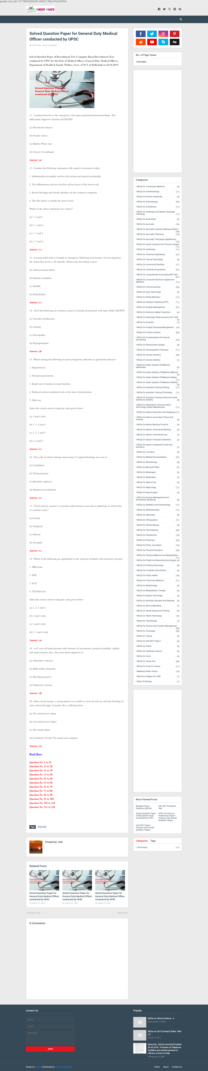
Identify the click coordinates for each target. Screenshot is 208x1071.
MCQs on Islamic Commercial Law (158, 435)
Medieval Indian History (158, 671)
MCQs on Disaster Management (158, 307)
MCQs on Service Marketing (158, 606)
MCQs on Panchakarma (158, 530)
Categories (142, 840)
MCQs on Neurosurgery (158, 492)
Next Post (122, 913)
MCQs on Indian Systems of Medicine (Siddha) (158, 383)
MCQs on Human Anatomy (158, 355)
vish (60, 842)
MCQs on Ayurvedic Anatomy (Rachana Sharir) (158, 230)
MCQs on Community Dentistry (158, 264)
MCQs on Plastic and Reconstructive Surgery (158, 560)
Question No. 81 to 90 (40, 795)
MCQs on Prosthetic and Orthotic (158, 570)
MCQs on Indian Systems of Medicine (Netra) (158, 378)
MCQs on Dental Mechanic (158, 297)
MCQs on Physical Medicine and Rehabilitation (158, 556)
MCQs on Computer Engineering (158, 269)
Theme (38, 1067)
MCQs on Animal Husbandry (158, 197)
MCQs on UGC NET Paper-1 (158, 641)
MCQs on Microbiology (158, 462)
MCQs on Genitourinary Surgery (158, 345)
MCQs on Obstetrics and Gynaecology (158, 505)
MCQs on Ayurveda (158, 224)
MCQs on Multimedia (158, 477)
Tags (153, 840)
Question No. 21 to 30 (40, 770)
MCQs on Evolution (158, 322)
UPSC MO (36, 45)
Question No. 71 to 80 (40, 790)
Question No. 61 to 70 (40, 786)
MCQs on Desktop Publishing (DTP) (158, 302)
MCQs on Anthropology (158, 202)
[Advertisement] (157, 121)
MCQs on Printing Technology (158, 565)
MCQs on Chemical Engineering (158, 254)
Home (157, 1067)
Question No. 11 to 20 (40, 766)
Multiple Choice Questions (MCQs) (144, 807)
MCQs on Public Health (158, 575)
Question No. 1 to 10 (40, 762)
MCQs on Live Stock (158, 452)
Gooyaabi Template (63, 1067)
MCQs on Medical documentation (158, 457)
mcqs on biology (158, 681)
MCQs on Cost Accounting (158, 287)
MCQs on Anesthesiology (158, 191)
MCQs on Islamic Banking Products (158, 424)
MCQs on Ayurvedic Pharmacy (158, 234)
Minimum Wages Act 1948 (158, 676)
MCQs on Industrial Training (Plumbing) (158, 392)
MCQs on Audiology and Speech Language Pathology (157, 213)
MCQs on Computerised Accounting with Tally (158, 275)
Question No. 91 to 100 (41, 799)
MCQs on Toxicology (158, 631)
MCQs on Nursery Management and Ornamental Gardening (157, 498)
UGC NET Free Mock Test (167, 807)
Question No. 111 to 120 (42, 807)
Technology (158, 847)
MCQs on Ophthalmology (158, 510)
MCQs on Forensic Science (158, 332)
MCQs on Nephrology (158, 487)
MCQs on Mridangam (158, 472)
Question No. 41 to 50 (40, 778)
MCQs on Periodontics (158, 535)
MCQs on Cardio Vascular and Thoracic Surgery (158, 245)
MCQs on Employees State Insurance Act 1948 (158, 318)
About (166, 1067)
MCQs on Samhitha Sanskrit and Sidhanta (158, 601)
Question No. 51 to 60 (40, 782)
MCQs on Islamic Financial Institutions (158, 440)
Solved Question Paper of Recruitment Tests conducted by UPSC (146, 815)
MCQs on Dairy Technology (158, 292)
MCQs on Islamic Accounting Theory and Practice (157, 418)
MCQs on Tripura (158, 636)
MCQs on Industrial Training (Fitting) (158, 387)
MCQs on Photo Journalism (158, 545)
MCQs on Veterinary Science (158, 651)
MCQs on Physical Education (158, 550)
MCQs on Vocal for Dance (158, 666)
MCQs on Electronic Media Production (158, 312)
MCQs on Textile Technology (158, 616)
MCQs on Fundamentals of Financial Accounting (157, 338)
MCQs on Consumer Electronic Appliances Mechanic (157, 281)
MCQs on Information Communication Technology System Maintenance (157, 406)
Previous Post (34, 913)
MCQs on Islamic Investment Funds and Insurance (157, 446)
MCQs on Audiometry (158, 219)
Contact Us (177, 1067)
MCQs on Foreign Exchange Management (158, 327)
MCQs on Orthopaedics (158, 520)
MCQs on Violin (158, 656)
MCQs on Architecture (158, 207)
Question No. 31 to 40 (40, 774)
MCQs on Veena (158, 646)
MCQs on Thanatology (158, 621)
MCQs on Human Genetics (158, 360)
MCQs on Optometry (158, 515)
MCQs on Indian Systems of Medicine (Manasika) (157, 366)
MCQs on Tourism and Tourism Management (158, 626)
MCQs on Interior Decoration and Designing (158, 412)
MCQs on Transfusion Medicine (158, 186)
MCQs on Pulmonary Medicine (158, 580)
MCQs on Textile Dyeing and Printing (158, 611)
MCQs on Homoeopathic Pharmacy (158, 350)
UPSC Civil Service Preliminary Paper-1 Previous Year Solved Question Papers (167, 816)
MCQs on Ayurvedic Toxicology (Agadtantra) (158, 240)
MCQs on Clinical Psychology (158, 259)
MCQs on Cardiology (158, 249)
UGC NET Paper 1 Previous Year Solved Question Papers (145, 827)
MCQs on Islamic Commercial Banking (158, 429)
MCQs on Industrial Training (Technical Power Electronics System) (157, 398)
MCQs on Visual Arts (158, 661)
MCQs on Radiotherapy (158, 585)
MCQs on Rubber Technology (158, 596)
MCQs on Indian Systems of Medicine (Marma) (158, 373)
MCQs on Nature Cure (158, 482)
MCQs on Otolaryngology (158, 525)
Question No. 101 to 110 (42, 803)
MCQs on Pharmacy (158, 540)
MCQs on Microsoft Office (158, 467)
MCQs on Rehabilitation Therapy (158, 590)
